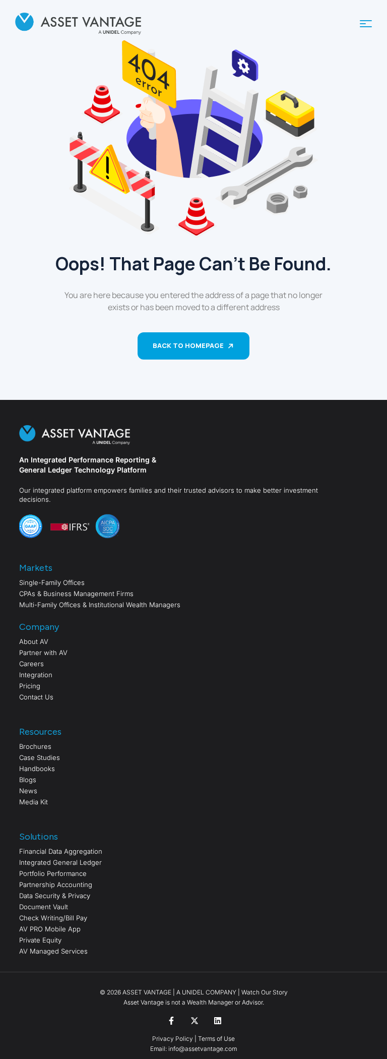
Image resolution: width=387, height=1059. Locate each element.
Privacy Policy (172, 1038)
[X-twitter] (194, 1021)
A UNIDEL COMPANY (206, 992)
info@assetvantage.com (202, 1048)
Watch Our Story (264, 992)
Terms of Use (216, 1038)
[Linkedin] (218, 1021)
